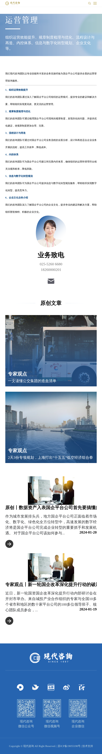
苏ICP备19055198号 (69, 746)
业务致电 (51, 255)
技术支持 (87, 746)
